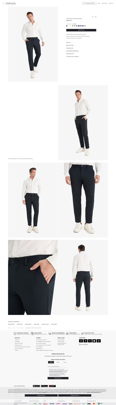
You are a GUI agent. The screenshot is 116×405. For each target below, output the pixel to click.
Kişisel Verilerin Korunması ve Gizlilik (44, 350)
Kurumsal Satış (18, 345)
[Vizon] (85, 25)
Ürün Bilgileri (69, 48)
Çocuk (65, 362)
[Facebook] (85, 340)
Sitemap (16, 350)
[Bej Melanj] (70, 25)
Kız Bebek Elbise (61, 401)
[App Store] (36, 386)
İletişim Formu (61, 341)
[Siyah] (83, 25)
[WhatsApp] (81, 340)
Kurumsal (17, 339)
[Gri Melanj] (72, 25)
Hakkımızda (17, 341)
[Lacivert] (78, 25)
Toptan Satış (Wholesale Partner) (22, 346)
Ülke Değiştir (84, 344)
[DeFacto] (11, 3)
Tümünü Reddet (41, 395)
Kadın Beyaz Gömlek (91, 401)
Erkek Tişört (19, 324)
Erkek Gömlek (28, 324)
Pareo (45, 401)
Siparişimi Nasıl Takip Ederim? (44, 341)
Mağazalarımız (61, 339)
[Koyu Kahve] (76, 25)
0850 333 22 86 (61, 344)
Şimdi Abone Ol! (58, 378)
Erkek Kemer (54, 324)
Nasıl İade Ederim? (41, 343)
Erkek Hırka (36, 324)
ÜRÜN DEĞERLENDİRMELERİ (72, 51)
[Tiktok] (99, 340)
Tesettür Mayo (18, 401)
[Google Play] (44, 386)
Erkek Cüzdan (11, 324)
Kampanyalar (39, 348)
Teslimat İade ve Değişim (72, 56)
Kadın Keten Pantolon (34, 401)
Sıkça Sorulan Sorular (41, 339)
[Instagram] (94, 340)
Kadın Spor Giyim (76, 401)
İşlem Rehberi (39, 346)
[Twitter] (90, 340)
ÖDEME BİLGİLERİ (70, 53)
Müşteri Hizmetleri (62, 343)
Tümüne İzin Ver (75, 395)
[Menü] (3, 3)
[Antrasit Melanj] (66, 25)
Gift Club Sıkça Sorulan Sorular (43, 345)
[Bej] (68, 25)
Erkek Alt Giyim (45, 324)
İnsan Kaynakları (19, 343)
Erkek (58, 362)
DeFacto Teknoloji (19, 348)
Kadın (51, 362)
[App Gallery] (52, 386)
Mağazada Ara (70, 45)
